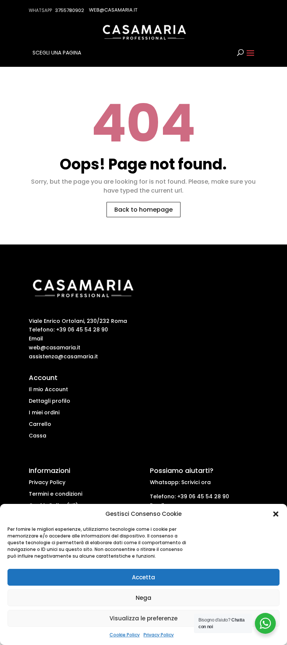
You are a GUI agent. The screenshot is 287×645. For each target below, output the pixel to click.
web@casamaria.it (54, 347)
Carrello (40, 424)
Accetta (143, 577)
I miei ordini (44, 412)
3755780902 (69, 10)
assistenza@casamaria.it (63, 356)
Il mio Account (48, 389)
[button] (276, 514)
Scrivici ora (196, 482)
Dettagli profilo (49, 401)
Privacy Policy (159, 635)
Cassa (37, 435)
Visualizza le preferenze (143, 618)
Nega (143, 598)
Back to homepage (143, 209)
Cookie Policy (124, 635)
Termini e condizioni (55, 494)
